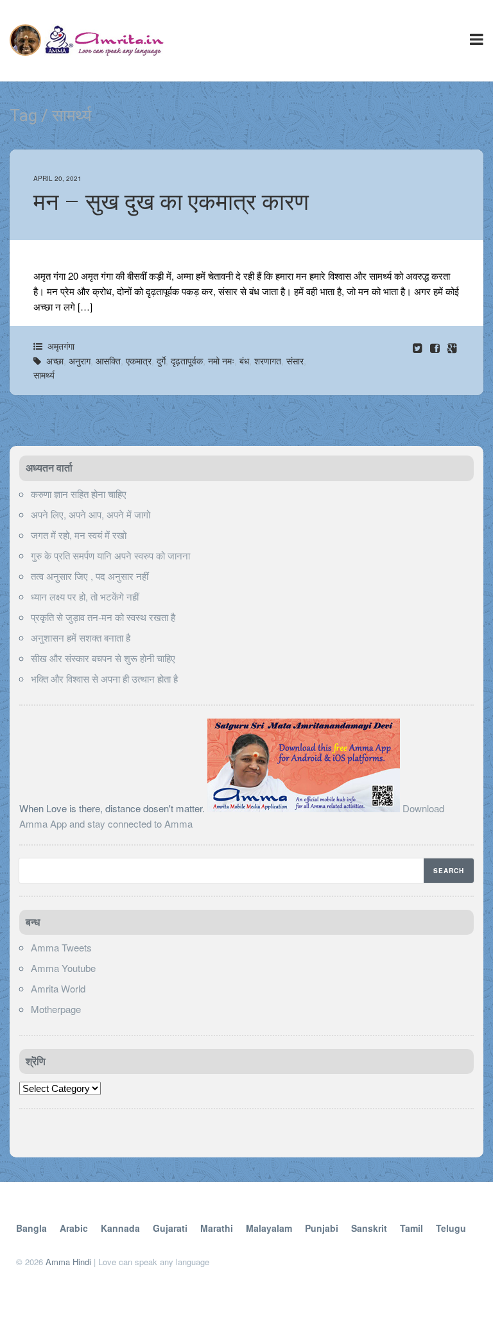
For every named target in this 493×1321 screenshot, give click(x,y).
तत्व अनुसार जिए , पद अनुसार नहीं (89, 576)
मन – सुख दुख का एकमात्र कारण (171, 202)
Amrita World (58, 988)
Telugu (451, 1228)
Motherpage (56, 1009)
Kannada (120, 1228)
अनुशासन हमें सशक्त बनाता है (80, 637)
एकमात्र (138, 360)
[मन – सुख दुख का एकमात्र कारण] (436, 347)
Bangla (31, 1228)
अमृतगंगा (61, 345)
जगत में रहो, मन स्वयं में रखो (78, 534)
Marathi (216, 1228)
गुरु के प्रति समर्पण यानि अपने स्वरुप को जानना (110, 555)
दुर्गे (161, 360)
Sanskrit (369, 1228)
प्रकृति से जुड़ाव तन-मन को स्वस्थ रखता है (103, 617)
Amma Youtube (63, 968)
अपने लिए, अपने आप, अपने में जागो (90, 514)
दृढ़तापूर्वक (187, 360)
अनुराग (80, 360)
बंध (244, 360)
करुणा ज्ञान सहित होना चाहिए (78, 493)
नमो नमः (221, 360)
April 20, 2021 (57, 178)
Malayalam (269, 1228)
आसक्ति (108, 360)
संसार (295, 360)
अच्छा (55, 360)
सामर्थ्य (44, 374)
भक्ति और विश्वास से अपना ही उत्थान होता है (104, 678)
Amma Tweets (61, 947)
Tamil (411, 1228)
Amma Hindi (68, 1262)
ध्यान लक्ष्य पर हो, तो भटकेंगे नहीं (85, 596)
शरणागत (267, 360)
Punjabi (321, 1228)
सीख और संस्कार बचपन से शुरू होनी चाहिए (103, 658)
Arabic (74, 1228)
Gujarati (170, 1228)
